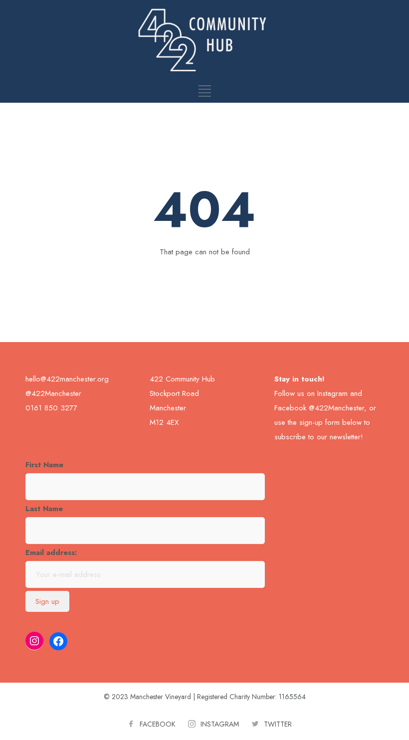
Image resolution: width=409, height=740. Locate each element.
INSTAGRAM (220, 724)
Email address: (51, 552)
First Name (44, 464)
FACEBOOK (158, 724)
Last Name (44, 508)
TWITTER (278, 724)
